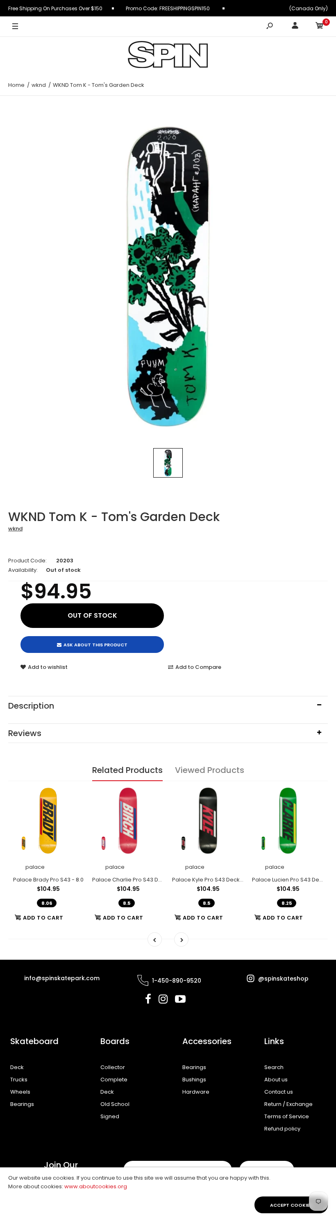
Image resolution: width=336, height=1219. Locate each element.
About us (276, 1079)
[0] (320, 26)
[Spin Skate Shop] (168, 56)
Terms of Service (286, 1116)
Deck (17, 1067)
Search (274, 1067)
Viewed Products (209, 770)
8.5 (126, 903)
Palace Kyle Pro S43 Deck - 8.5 (212, 880)
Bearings (22, 1104)
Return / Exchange (288, 1104)
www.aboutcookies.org (95, 1186)
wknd (15, 528)
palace (35, 867)
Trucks (18, 1079)
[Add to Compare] (73, 813)
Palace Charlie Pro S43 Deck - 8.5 (136, 880)
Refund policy (282, 1129)
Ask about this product (95, 644)
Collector (112, 1067)
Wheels (20, 1092)
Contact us (278, 1092)
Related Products (127, 770)
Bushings (194, 1079)
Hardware (195, 1092)
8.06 (46, 903)
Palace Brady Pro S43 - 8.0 (48, 880)
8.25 (287, 903)
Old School (114, 1104)
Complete (113, 1079)
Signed (109, 1116)
